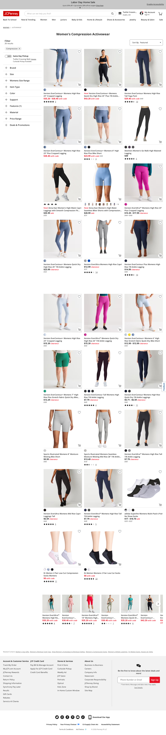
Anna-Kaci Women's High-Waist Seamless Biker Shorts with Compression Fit (102, 209)
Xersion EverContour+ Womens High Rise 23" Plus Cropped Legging (62, 151)
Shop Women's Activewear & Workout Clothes (68, 652)
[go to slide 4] (84, 7)
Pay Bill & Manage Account (41, 665)
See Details (138, 687)
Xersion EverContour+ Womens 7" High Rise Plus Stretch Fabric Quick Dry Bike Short (61, 396)
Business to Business (94, 665)
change (33, 59)
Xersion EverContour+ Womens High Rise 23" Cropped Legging (62, 94)
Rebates (6, 697)
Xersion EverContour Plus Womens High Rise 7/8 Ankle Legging (142, 265)
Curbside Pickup (64, 668)
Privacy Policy (51, 724)
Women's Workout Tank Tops (40, 652)
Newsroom (89, 676)
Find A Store (62, 665)
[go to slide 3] (82, 7)
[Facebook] (67, 717)
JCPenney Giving (92, 683)
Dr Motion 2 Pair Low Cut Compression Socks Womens (61, 574)
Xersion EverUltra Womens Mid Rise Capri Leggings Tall (62, 514)
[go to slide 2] (80, 7)
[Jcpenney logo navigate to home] (11, 13)
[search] (113, 13)
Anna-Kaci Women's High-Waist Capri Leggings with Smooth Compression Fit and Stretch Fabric (62, 209)
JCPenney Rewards (11, 672)
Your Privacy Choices (68, 724)
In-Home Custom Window (68, 690)
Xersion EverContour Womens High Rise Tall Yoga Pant (142, 94)
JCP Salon (61, 676)
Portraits (61, 679)
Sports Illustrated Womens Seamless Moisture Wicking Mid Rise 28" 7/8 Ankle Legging (102, 455)
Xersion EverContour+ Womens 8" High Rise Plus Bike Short (101, 151)
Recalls (6, 690)
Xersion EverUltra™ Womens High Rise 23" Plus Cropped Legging (143, 209)
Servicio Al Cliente (11, 701)
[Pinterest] (72, 717)
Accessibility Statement (110, 724)
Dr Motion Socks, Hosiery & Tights (140, 652)
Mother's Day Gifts (22, 652)
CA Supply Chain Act (90, 724)
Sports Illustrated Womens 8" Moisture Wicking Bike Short (61, 455)
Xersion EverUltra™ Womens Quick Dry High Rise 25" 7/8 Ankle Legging (101, 339)
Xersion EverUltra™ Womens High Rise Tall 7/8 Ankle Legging (143, 455)
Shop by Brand (91, 687)
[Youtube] (78, 717)
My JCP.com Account (12, 668)
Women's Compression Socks (96, 652)
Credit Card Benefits (39, 672)
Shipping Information (12, 683)
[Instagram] (62, 717)
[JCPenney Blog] (83, 717)
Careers (88, 668)
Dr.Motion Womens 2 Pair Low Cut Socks (102, 573)
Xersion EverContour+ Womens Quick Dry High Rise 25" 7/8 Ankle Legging (62, 265)
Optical (60, 683)
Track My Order (10, 665)
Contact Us (7, 676)
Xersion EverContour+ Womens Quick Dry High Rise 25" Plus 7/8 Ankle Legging (101, 94)
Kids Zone (61, 687)
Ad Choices (80, 729)
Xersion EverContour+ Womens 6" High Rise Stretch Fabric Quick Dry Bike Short (142, 339)
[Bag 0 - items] (160, 13)
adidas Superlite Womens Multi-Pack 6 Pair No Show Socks (144, 514)
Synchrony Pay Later (12, 687)
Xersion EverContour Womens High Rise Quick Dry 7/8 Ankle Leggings (142, 396)
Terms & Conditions (66, 729)
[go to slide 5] (87, 7)
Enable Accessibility (155, 4)
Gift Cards (7, 694)
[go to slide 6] (89, 7)
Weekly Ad (61, 672)
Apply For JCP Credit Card (41, 668)
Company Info (91, 672)
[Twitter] (57, 717)
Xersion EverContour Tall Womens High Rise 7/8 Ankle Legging (101, 396)
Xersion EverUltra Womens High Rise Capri (103, 264)
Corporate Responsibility (95, 679)
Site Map (88, 690)
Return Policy (9, 679)
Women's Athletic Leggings (117, 652)
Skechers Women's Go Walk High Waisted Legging (143, 151)
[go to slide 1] (77, 7)
